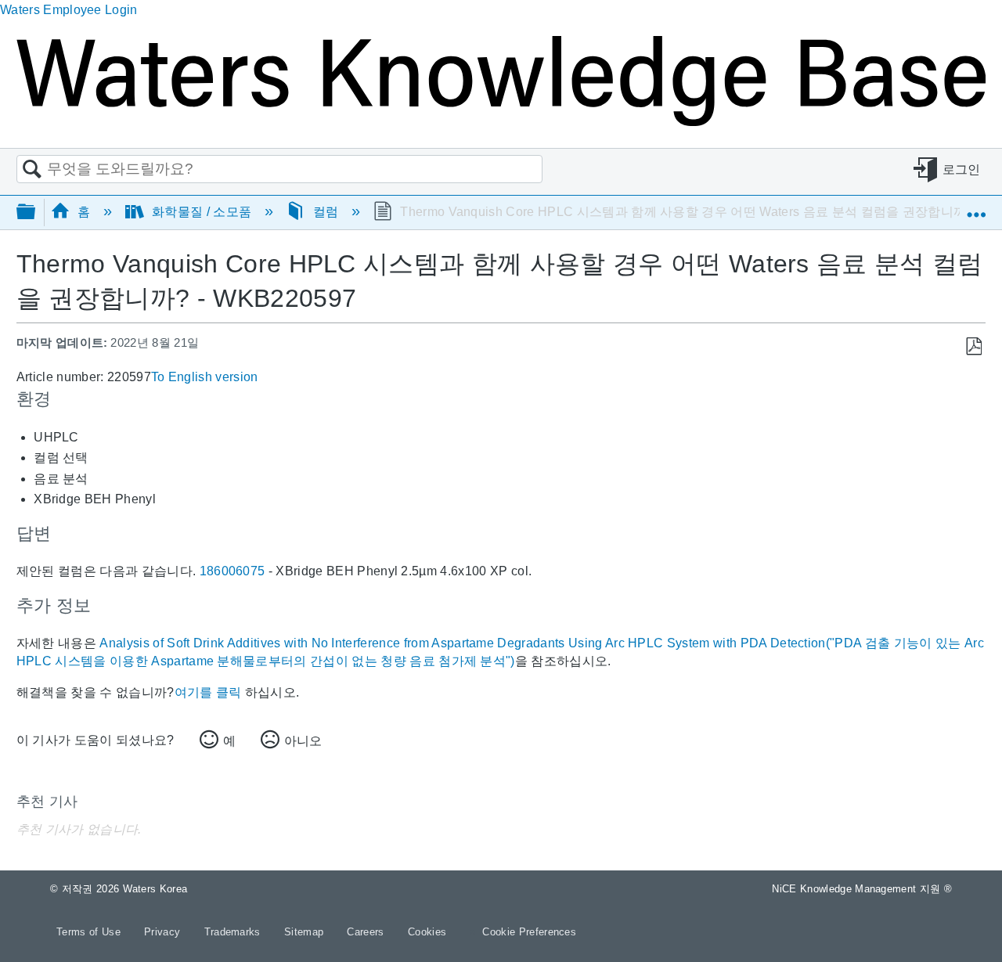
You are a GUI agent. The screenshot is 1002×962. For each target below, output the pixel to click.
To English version (204, 377)
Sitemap (305, 932)
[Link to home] (501, 121)
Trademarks (234, 932)
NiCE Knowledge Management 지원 (862, 889)
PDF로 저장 (973, 346)
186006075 (232, 571)
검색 (32, 170)
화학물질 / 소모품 (202, 211)
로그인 (962, 169)
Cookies (427, 932)
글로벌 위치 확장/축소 (976, 207)
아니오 (303, 741)
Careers (367, 932)
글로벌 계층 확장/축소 (36, 212)
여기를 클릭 (208, 692)
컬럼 (326, 211)
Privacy (164, 932)
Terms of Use (90, 932)
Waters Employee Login (69, 9)
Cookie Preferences (529, 932)
